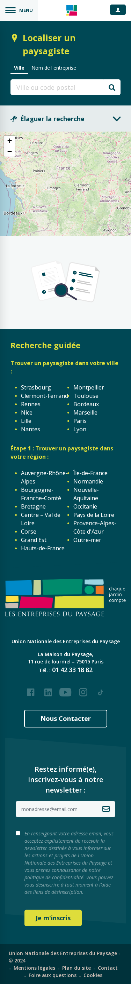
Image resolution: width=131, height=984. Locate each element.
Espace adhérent (120, 9)
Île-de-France (90, 473)
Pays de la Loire (93, 515)
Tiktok (101, 689)
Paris (80, 421)
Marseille (85, 412)
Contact (108, 968)
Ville (19, 67)
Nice (26, 412)
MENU (26, 10)
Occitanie (85, 506)
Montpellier (88, 387)
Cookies (92, 975)
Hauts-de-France (43, 548)
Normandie (88, 481)
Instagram (83, 689)
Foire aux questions (53, 975)
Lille (26, 421)
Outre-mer (87, 540)
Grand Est (33, 540)
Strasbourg (36, 387)
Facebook (31, 689)
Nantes (30, 429)
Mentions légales (34, 968)
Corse (28, 531)
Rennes (31, 404)
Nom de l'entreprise (53, 67)
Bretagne (33, 506)
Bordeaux (86, 404)
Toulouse (86, 396)
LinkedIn (48, 689)
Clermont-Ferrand (44, 396)
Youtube (66, 689)
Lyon (79, 429)
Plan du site (76, 968)
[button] (9, 141)
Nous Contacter (66, 718)
